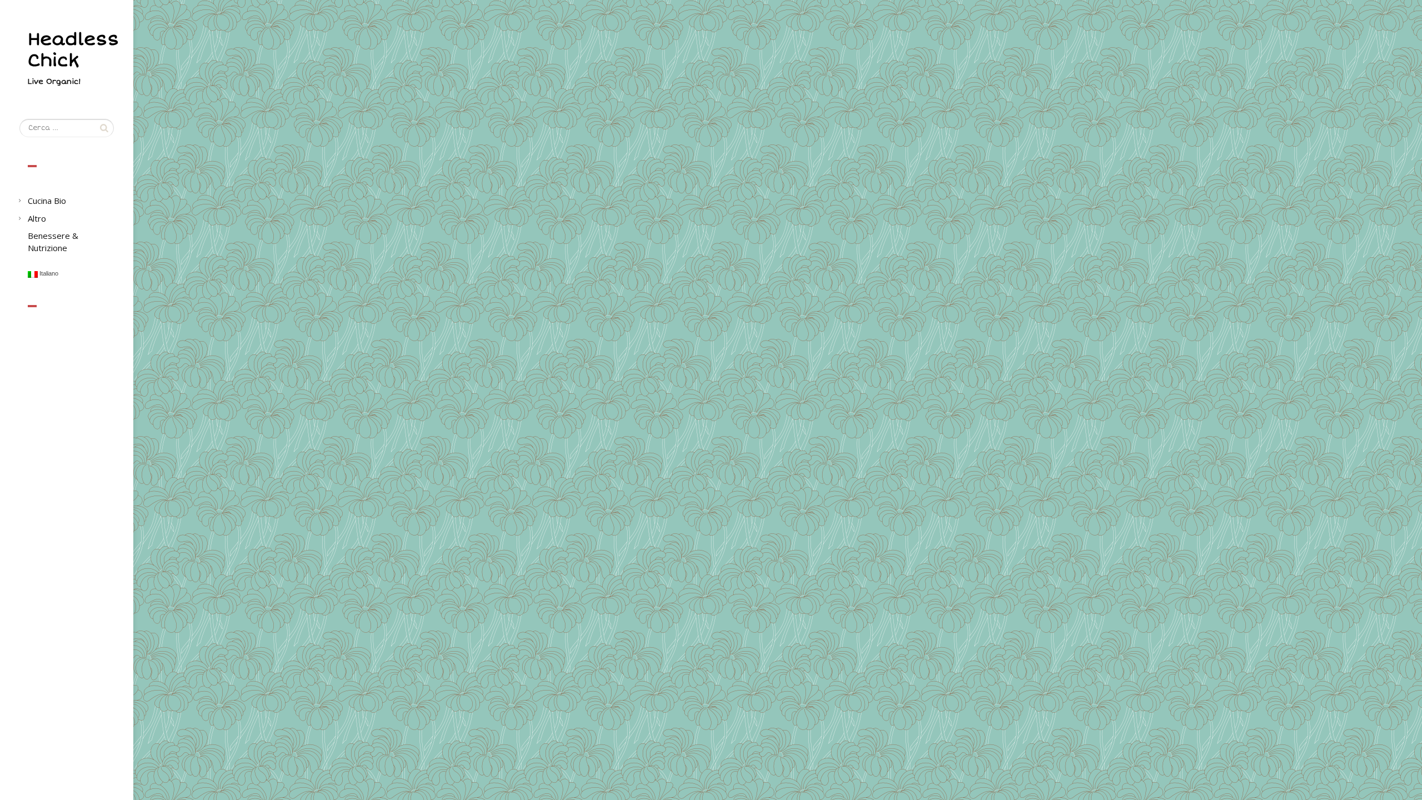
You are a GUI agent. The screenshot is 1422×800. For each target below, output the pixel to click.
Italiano (48, 274)
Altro (37, 218)
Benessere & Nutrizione (53, 241)
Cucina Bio (47, 200)
